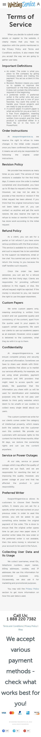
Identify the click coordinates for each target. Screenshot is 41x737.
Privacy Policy (32, 589)
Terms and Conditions (13, 626)
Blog (20, 629)
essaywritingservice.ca (23, 136)
